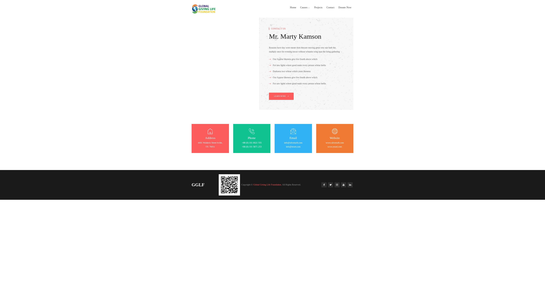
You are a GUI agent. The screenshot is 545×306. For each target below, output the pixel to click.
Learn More (280, 96)
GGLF (198, 184)
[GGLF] (203, 9)
